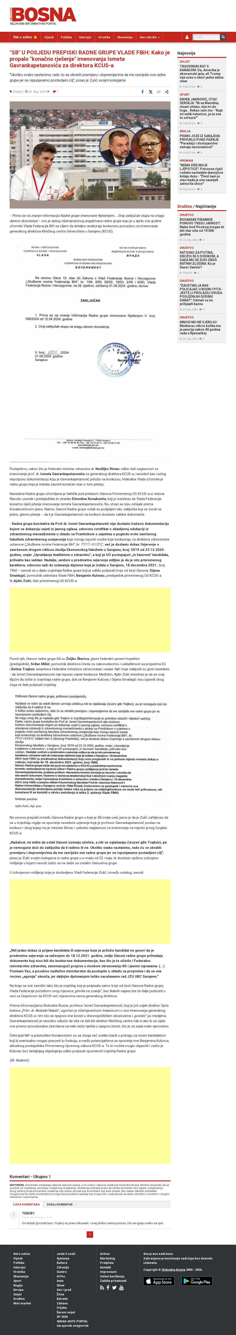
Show (61, 1285)
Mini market (22, 1303)
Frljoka (62, 1307)
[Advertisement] (90, 620)
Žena (60, 1294)
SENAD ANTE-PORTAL (72, 1321)
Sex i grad (64, 1289)
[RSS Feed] (102, 1288)
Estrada (62, 1298)
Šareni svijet (66, 1312)
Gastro (62, 1271)
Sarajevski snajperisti (72, 1325)
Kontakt (105, 1267)
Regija (18, 1285)
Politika (66, 37)
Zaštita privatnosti (113, 1280)
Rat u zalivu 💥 (25, 37)
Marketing (107, 1258)
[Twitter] (114, 1288)
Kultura (62, 1262)
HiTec (61, 1276)
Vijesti (49, 37)
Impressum (108, 1271)
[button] (166, 105)
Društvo (19, 1298)
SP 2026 (62, 1316)
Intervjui (85, 37)
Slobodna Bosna (173, 1269)
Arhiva (105, 1254)
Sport (17, 1280)
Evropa (18, 1289)
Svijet (17, 1294)
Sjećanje (63, 1258)
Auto (60, 1280)
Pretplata (107, 1262)
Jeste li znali (66, 1254)
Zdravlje (63, 1267)
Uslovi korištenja (112, 1276)
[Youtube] (121, 1288)
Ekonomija (125, 37)
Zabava (62, 1303)
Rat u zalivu (21, 1254)
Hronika (104, 37)
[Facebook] (107, 1288)
